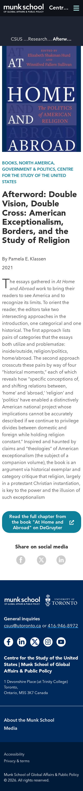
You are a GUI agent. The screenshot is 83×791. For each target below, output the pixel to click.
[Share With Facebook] (24, 560)
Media (10, 728)
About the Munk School (29, 720)
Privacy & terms (17, 761)
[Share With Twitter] (41, 561)
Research (37, 39)
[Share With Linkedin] (59, 560)
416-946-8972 (63, 625)
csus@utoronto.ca (22, 625)
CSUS (16, 39)
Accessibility (14, 754)
